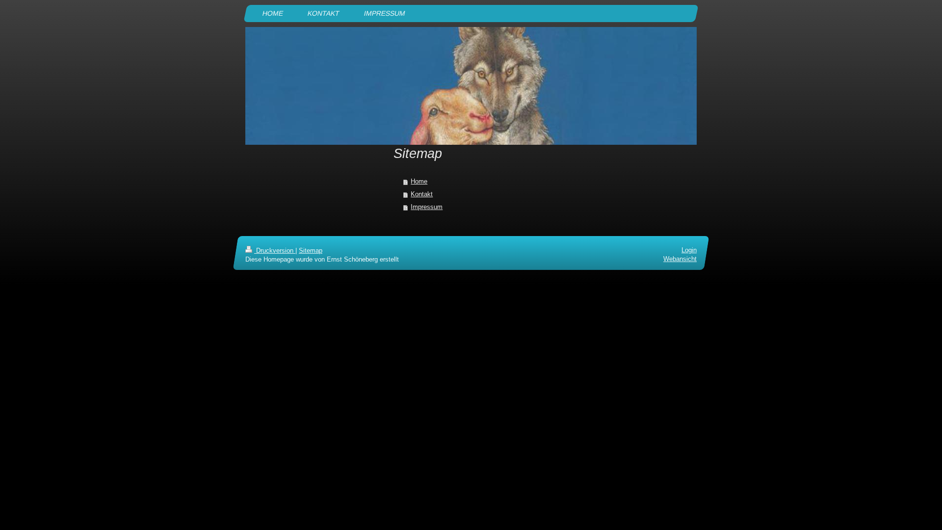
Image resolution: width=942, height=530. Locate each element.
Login (689, 250)
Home (419, 181)
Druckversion (274, 250)
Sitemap (310, 250)
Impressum (427, 207)
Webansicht (680, 259)
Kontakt (422, 194)
